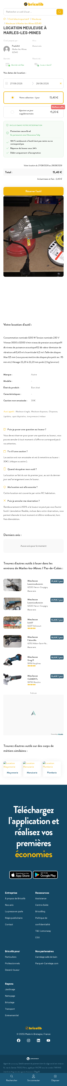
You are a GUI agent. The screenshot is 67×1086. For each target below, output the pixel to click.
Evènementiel (12, 1015)
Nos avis (9, 904)
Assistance (40, 898)
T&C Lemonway (43, 930)
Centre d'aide (41, 904)
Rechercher (11, 1080)
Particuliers (10, 956)
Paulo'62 (16, 45)
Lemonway (14, 1063)
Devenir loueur (12, 969)
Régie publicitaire (13, 917)
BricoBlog (40, 911)
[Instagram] (29, 1040)
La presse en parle (14, 911)
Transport (10, 1008)
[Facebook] (18, 1040)
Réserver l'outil (33, 191)
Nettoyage (10, 995)
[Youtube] (48, 1040)
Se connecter (33, 1080)
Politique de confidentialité (42, 921)
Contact (9, 924)
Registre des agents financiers (22, 1072)
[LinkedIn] (38, 1040)
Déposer (55, 1080)
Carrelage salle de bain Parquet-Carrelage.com (46, 960)
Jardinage (10, 989)
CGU (37, 937)
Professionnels (12, 963)
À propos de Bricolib (15, 898)
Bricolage (9, 1002)
